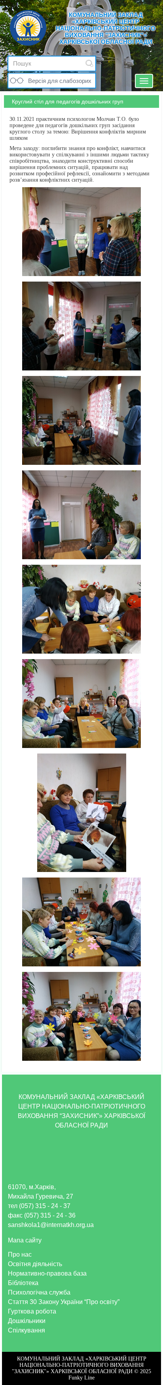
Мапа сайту (25, 1240)
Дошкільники (26, 1320)
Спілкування (26, 1330)
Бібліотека (23, 1283)
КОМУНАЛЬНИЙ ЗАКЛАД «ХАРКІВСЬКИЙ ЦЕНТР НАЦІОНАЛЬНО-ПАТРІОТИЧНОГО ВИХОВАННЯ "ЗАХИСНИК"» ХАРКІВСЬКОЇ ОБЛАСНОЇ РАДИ (105, 28)
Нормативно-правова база (47, 1273)
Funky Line (81, 1378)
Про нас (20, 1254)
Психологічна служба (39, 1292)
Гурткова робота (32, 1311)
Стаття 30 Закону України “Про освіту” (63, 1302)
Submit (89, 63)
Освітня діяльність (35, 1264)
